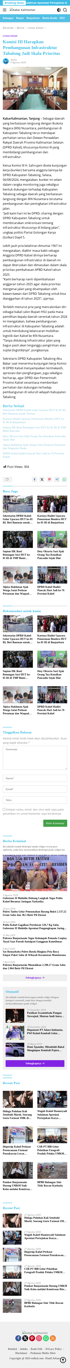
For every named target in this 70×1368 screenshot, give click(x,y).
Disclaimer (21, 1353)
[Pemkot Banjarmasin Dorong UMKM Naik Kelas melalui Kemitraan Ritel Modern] (18, 1170)
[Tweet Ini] (42, 479)
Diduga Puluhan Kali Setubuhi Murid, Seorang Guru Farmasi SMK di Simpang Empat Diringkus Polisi (17, 1115)
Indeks (24, 1349)
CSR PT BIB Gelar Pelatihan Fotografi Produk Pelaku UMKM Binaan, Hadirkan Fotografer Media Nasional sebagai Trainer (51, 1150)
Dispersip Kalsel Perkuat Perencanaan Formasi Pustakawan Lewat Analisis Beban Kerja (17, 1150)
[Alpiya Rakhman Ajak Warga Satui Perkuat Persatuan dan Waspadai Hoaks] (18, 574)
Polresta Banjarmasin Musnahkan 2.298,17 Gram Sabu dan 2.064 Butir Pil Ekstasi (34, 967)
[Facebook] (18, 1338)
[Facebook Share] (34, 479)
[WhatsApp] (46, 1338)
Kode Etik (36, 1349)
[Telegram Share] (57, 479)
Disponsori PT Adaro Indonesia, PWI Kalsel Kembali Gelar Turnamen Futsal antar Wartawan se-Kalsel (45, 1032)
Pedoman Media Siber (43, 1353)
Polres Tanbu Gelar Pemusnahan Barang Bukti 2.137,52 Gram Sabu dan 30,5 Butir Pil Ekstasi (34, 913)
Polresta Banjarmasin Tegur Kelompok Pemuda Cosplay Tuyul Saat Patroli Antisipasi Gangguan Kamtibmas (35, 940)
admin (14, 59)
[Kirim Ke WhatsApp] (64, 479)
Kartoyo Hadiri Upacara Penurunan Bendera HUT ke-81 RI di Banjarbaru (34, 421)
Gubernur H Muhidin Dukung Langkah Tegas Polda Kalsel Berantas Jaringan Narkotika (33, 900)
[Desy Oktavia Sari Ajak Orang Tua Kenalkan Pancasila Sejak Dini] (52, 539)
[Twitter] (25, 1338)
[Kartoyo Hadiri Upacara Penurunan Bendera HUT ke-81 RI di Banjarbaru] (52, 504)
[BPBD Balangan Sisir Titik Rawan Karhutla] (52, 1170)
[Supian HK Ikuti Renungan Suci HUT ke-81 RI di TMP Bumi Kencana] (18, 539)
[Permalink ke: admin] (6, 61)
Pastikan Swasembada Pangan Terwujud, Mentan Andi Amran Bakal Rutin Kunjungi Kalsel (45, 1014)
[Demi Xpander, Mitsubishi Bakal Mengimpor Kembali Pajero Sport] (15, 1050)
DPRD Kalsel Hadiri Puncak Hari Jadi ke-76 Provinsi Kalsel (33, 455)
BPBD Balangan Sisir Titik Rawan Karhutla (50, 1184)
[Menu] (5, 10)
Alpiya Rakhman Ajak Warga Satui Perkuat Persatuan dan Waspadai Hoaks (34, 447)
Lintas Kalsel (10, 35)
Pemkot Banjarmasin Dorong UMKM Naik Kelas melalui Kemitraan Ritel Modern (17, 1186)
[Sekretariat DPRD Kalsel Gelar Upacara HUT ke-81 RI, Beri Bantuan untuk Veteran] (18, 504)
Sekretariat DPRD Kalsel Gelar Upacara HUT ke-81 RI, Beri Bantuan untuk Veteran (34, 412)
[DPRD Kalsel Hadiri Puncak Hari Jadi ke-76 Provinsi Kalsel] (52, 574)
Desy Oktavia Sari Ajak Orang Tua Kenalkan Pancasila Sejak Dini (34, 438)
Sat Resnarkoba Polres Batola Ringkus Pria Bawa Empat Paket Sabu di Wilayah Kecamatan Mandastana (34, 953)
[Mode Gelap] (59, 10)
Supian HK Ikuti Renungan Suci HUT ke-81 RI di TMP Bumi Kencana (34, 429)
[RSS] (53, 1338)
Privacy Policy (54, 1349)
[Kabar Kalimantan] (22, 10)
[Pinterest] (32, 1338)
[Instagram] (39, 1338)
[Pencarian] (65, 10)
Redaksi (12, 1349)
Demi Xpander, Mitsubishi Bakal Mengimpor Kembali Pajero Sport (45, 1049)
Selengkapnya (34, 977)
